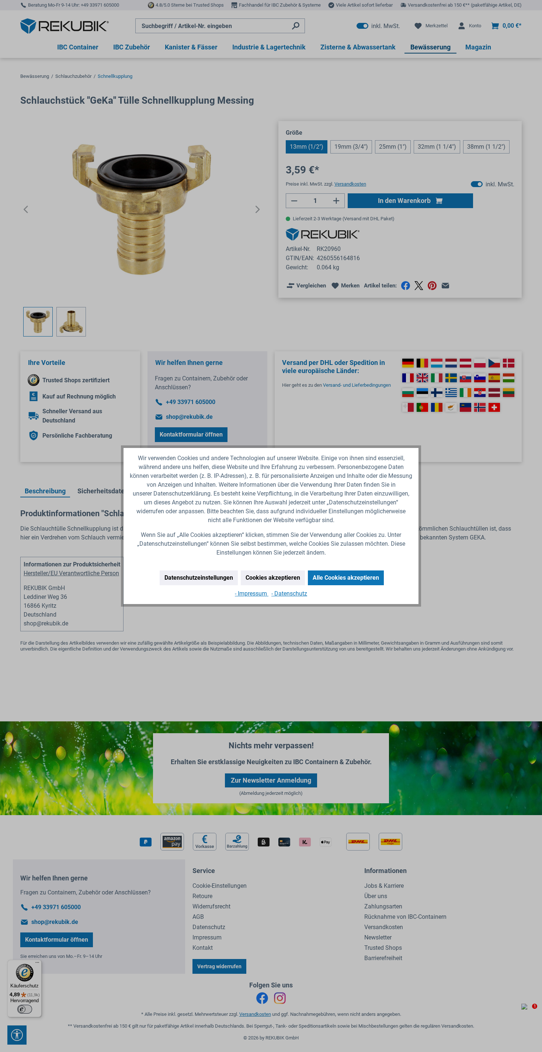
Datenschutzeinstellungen (198, 577)
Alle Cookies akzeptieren (346, 577)
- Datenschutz (289, 593)
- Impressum (251, 593)
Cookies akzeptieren (273, 577)
